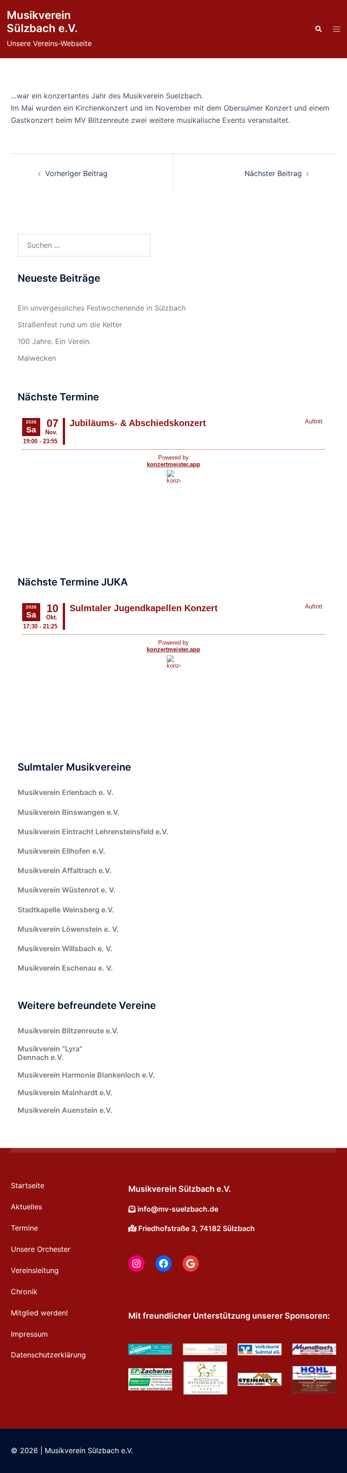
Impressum (29, 1333)
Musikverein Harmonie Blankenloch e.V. (86, 1074)
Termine (24, 1227)
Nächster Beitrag (273, 173)
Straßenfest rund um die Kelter (70, 324)
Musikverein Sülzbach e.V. (42, 22)
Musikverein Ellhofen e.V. (61, 850)
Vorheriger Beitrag (76, 173)
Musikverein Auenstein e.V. (65, 1110)
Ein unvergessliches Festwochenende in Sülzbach (102, 307)
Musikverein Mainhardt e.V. (65, 1092)
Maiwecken (37, 357)
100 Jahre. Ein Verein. (54, 341)
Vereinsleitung (35, 1270)
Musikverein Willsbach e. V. (65, 948)
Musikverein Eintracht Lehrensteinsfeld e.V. (93, 831)
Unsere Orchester (40, 1249)
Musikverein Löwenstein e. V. (68, 929)
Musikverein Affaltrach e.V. (65, 870)
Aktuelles (26, 1206)
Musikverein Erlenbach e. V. (65, 792)
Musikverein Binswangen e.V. (69, 812)
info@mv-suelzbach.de (177, 1208)
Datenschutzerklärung (48, 1354)
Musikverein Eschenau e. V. (65, 967)
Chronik (24, 1291)
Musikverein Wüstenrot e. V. (67, 889)
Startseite (27, 1185)
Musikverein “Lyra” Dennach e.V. (50, 1053)
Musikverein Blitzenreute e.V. (68, 1030)
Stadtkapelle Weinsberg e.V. (66, 909)
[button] (318, 29)
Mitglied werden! (39, 1312)
